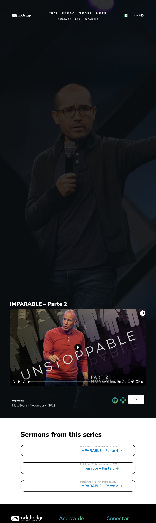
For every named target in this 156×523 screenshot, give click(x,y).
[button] (142, 313)
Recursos (85, 13)
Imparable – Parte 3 (97, 468)
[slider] (64, 381)
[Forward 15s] (24, 381)
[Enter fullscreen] (137, 381)
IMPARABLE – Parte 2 (99, 485)
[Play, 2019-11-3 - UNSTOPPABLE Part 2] (19, 381)
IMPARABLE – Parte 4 (99, 450)
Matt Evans (85, 446)
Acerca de (64, 19)
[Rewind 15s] (13, 381)
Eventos (101, 13)
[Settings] (142, 381)
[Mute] (119, 381)
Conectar (68, 13)
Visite (53, 13)
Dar (77, 19)
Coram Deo (92, 19)
